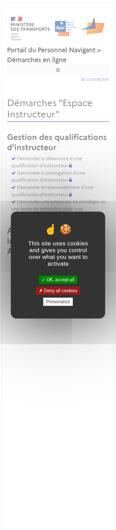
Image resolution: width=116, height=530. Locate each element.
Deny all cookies (60, 290)
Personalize (58, 301)
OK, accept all (59, 279)
